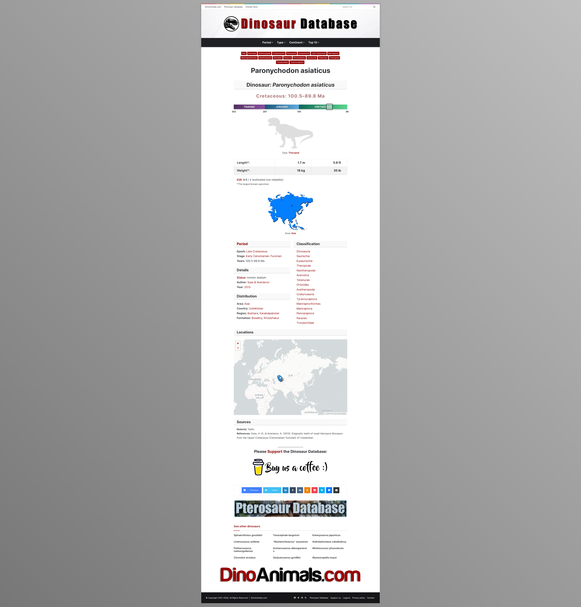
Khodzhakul (271, 318)
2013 (247, 287)
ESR (239, 179)
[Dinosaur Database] (290, 24)
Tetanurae (323, 58)
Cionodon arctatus (245, 557)
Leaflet (327, 413)
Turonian (276, 256)
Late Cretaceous (319, 53)
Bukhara (253, 313)
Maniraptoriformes (249, 58)
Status (241, 277)
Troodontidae (282, 62)
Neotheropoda (265, 58)
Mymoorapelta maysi (324, 557)
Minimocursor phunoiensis (328, 548)
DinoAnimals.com (213, 7)
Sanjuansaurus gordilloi (286, 557)
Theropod (294, 152)
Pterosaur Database (233, 7)
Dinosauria (291, 53)
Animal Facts (252, 7)
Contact (370, 598)
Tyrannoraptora (297, 62)
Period (242, 244)
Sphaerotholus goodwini (248, 535)
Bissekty (257, 318)
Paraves (287, 58)
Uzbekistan (256, 308)
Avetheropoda (264, 53)
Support (274, 451)
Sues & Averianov (258, 282)
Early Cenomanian (257, 256)
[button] (280, 379)
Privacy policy (358, 598)
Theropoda (334, 58)
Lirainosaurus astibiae (247, 541)
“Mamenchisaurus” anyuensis (290, 541)
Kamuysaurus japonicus (326, 535)
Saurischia (311, 58)
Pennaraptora (299, 58)
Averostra (252, 53)
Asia (244, 53)
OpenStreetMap (339, 413)
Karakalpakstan (269, 313)
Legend (346, 598)
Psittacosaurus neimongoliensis (243, 550)
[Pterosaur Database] (290, 508)
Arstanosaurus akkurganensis (290, 550)
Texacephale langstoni (286, 535)
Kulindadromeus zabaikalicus (329, 541)
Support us (335, 598)
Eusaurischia (304, 53)
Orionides (278, 58)
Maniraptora (333, 53)
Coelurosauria (279, 53)
